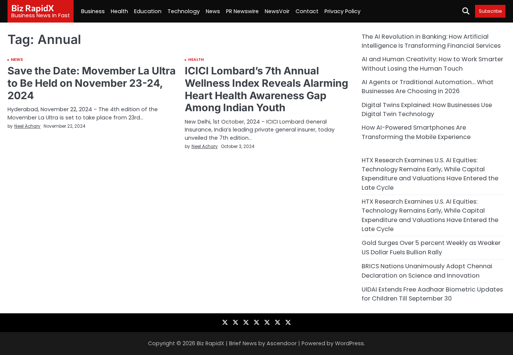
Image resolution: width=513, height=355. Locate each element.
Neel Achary (27, 126)
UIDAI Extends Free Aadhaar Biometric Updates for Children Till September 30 (432, 294)
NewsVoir (277, 11)
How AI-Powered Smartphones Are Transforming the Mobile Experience (416, 132)
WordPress (349, 343)
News (213, 11)
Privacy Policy (342, 11)
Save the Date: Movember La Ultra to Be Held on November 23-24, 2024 (92, 83)
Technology (183, 11)
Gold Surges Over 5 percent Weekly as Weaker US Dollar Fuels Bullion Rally (431, 247)
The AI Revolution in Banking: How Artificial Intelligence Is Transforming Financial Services (431, 41)
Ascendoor (282, 343)
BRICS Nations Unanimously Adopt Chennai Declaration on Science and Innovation (427, 270)
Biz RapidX (32, 8)
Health (119, 11)
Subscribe (490, 11)
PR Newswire (242, 11)
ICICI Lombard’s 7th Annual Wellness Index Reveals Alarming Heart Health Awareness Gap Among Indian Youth (266, 89)
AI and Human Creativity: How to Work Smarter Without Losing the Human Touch (432, 64)
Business (93, 11)
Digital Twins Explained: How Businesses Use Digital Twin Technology (427, 109)
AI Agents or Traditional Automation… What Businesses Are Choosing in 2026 (427, 86)
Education (147, 11)
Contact (307, 11)
